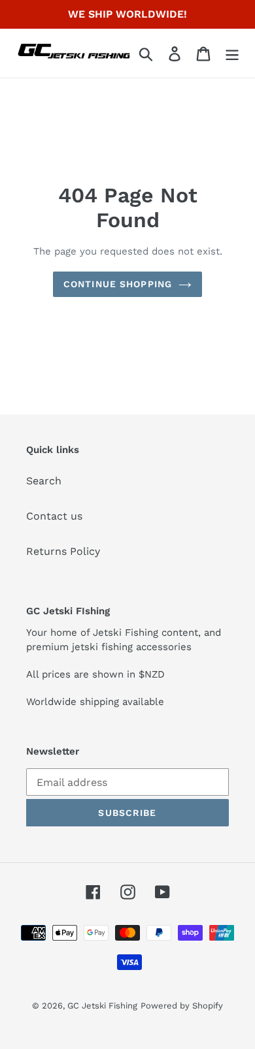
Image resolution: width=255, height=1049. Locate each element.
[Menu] (232, 53)
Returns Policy (63, 551)
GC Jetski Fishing (102, 1005)
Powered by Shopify (182, 1005)
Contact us (54, 516)
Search (43, 481)
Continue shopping (117, 284)
